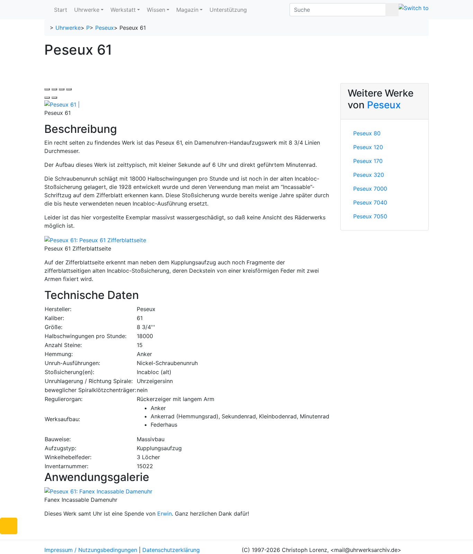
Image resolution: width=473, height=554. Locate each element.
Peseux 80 (367, 133)
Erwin (164, 513)
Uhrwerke (86, 9)
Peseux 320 (368, 174)
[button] (8, 526)
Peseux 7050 (370, 216)
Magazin (187, 9)
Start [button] (60, 9)
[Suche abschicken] (392, 9)
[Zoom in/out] (69, 89)
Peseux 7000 (370, 188)
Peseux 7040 (370, 202)
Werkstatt (123, 9)
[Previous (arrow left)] (47, 98)
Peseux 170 (368, 160)
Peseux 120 (368, 147)
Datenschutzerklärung (171, 549)
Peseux (104, 27)
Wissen (156, 9)
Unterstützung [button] (228, 9)
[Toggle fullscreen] (61, 89)
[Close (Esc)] (47, 89)
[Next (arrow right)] (54, 98)
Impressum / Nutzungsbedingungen (90, 549)
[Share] (54, 89)
